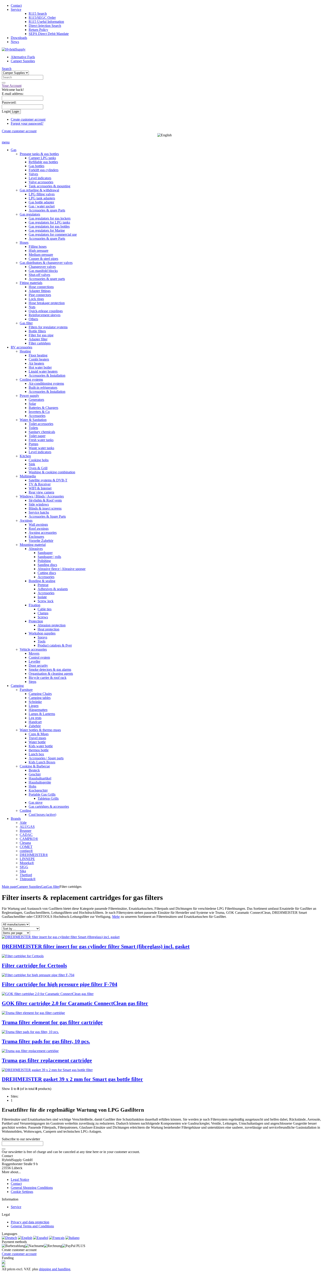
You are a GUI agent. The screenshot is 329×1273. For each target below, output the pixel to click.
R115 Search (38, 13)
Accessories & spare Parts (47, 210)
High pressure (38, 250)
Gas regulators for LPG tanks (49, 222)
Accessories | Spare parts (46, 758)
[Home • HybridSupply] (14, 49)
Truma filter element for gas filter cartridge (52, 1022)
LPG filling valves (42, 194)
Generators (36, 400)
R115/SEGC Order (42, 17)
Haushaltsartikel (40, 778)
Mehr (116, 916)
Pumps (33, 444)
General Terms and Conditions (32, 1226)
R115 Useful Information (46, 21)
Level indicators (40, 178)
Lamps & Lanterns (42, 714)
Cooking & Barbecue (35, 766)
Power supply (29, 395)
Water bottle (37, 742)
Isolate (42, 597)
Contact (16, 5)
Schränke (35, 702)
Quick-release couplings (46, 311)
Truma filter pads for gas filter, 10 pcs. (46, 1041)
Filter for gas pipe (41, 335)
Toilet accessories (41, 424)
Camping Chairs (40, 694)
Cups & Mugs (39, 734)
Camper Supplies (23, 61)
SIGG (24, 867)
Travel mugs (37, 738)
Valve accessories (41, 182)
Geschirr (35, 774)
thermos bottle (39, 750)
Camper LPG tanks (42, 158)
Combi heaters (39, 359)
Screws (43, 617)
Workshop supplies (42, 633)
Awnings (26, 520)
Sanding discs (47, 565)
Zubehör (35, 726)
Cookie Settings (22, 1192)
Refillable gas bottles (43, 162)
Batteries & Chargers (43, 408)
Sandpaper (45, 553)
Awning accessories (43, 532)
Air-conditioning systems (46, 383)
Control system (39, 657)
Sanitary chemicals (42, 432)
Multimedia (28, 476)
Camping (17, 686)
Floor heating (38, 355)
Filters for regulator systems (48, 327)
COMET (26, 847)
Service (16, 9)
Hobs (32, 786)
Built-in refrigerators (43, 387)
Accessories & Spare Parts (47, 516)
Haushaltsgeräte (40, 782)
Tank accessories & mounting (49, 186)
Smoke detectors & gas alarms (50, 669)
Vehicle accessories (33, 649)
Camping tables (40, 698)
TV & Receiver (40, 484)
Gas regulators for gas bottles (49, 226)
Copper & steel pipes (43, 259)
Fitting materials (31, 283)
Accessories (37, 416)
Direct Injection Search (45, 26)
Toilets (33, 428)
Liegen (33, 706)
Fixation (34, 605)
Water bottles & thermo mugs (40, 730)
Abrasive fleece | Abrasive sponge (61, 569)
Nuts (32, 307)
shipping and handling (54, 1269)
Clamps (43, 613)
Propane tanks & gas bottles (39, 154)
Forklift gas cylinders (43, 170)
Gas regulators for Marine (47, 230)
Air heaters (36, 363)
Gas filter (26, 323)
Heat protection (48, 629)
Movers (34, 653)
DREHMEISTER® (34, 855)
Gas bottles (36, 166)
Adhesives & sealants (53, 589)
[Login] (3, 1149)
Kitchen (25, 456)
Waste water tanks (41, 448)
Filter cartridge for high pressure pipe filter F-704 (59, 984)
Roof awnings (39, 528)
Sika (23, 871)
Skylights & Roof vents (45, 500)
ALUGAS (27, 827)
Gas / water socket (42, 206)
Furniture (26, 690)
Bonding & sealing (42, 581)
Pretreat (43, 585)
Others (33, 319)
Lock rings (36, 299)
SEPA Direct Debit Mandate (49, 34)
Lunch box (36, 754)
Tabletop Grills (48, 798)
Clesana (25, 843)
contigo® (26, 851)
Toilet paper (37, 436)
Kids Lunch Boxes (42, 762)
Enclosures (36, 536)
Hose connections (41, 287)
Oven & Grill (38, 468)
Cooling (25, 810)
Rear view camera (41, 492)
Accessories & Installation (47, 375)
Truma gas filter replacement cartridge (47, 1060)
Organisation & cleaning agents (51, 673)
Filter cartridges (40, 343)
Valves (33, 174)
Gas (13, 150)
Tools (41, 641)
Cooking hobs (39, 460)
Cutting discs (47, 573)
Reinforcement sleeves (44, 315)
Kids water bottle (41, 746)
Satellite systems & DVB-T (48, 480)
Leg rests (35, 718)
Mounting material (33, 545)
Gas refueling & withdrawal (39, 190)
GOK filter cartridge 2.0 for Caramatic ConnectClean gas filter (75, 1003)
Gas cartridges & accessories (49, 806)
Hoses (24, 242)
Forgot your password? (27, 123)
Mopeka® (27, 863)
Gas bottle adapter (41, 202)
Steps (32, 681)
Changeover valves (42, 267)
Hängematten (38, 710)
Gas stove (36, 802)
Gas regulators (30, 214)
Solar (32, 404)
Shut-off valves (39, 275)
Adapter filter (38, 339)
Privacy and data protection (30, 1222)
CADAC (26, 835)
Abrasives (36, 549)
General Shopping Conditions (32, 1188)
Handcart (35, 722)
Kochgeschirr (38, 790)
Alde (23, 822)
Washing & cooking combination (52, 472)
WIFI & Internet (40, 488)
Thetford (26, 875)
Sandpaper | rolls (49, 557)
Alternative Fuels (23, 57)
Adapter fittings (40, 291)
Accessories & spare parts (47, 279)
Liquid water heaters (43, 371)
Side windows (39, 504)
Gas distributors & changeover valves (46, 263)
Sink (32, 464)
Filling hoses (38, 246)
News (15, 42)
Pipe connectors (40, 295)
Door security (38, 665)
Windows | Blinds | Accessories (42, 496)
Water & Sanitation (33, 420)
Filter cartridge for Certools (34, 965)
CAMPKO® (29, 839)
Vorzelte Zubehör (41, 541)
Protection (36, 621)
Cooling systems (31, 379)
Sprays (42, 637)
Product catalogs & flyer (55, 645)
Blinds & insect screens (45, 508)
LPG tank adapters (42, 198)
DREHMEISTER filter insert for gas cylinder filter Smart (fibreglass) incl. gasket (96, 946)
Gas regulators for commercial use (53, 234)
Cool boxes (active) (42, 814)
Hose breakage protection (47, 303)
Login (15, 111)
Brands (16, 818)
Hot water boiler (40, 367)
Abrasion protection (52, 625)
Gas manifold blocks (43, 271)
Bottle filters (37, 331)
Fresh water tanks (41, 440)
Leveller (34, 661)
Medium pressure (41, 254)
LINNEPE (27, 859)
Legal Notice (20, 1179)
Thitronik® (28, 879)
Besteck (34, 770)
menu (6, 142)
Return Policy (38, 30)
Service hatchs (39, 512)
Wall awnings (38, 524)
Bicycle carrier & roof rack (47, 677)
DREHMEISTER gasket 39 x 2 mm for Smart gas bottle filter (72, 1079)
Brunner (25, 831)
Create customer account (28, 119)
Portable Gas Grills (42, 794)
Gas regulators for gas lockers (49, 218)
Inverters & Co (39, 412)
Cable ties (44, 609)
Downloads (19, 38)
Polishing (44, 561)
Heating (25, 351)
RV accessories (21, 347)
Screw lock (45, 601)
